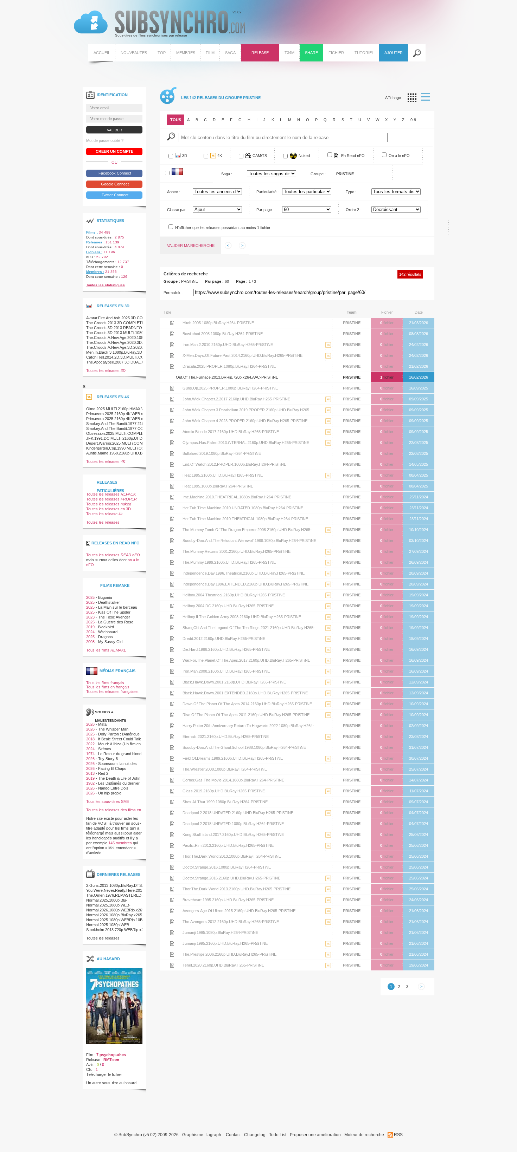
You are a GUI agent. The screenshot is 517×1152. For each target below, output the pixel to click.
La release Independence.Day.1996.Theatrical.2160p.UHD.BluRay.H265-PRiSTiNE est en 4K (328, 578)
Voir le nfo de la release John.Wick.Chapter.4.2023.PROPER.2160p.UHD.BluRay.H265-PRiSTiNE (172, 420)
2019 (90, 627)
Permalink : (173, 292)
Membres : (95, 272)
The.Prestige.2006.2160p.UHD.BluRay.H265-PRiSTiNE (229, 954)
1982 (90, 783)
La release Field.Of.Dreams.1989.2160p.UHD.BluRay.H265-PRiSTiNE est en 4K (328, 763)
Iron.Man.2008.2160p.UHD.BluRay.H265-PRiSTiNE (226, 671)
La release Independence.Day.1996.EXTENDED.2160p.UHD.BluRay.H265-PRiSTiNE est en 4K (328, 589)
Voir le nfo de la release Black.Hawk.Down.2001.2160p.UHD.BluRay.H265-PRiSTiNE (172, 682)
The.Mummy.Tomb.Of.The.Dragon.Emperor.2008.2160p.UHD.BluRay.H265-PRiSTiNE (247, 531)
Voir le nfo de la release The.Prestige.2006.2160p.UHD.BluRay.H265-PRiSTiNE (172, 954)
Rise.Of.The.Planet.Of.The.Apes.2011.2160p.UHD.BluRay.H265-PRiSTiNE (246, 715)
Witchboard (107, 632)
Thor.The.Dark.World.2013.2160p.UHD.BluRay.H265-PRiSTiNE (237, 889)
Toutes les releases (106, 370)
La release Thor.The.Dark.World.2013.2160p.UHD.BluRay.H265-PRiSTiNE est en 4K (328, 894)
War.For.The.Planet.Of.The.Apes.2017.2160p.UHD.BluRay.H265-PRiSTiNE (246, 660)
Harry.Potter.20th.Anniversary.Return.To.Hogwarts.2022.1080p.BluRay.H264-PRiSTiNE (248, 727)
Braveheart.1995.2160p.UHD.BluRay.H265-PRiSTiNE (228, 900)
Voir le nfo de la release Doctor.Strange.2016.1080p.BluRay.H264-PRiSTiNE (172, 867)
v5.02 (158, 24)
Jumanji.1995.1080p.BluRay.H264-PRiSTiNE (220, 932)
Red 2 (103, 773)
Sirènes (104, 749)
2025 (90, 597)
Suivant (421, 986)
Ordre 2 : (353, 210)
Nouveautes (134, 53)
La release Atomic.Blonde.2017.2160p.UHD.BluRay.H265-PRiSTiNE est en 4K (328, 437)
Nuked (304, 155)
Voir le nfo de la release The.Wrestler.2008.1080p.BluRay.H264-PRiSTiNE (172, 769)
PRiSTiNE (351, 323)
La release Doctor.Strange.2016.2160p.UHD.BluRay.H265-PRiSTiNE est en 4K (328, 883)
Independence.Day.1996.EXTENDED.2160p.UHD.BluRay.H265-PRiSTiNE (245, 584)
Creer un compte (114, 151)
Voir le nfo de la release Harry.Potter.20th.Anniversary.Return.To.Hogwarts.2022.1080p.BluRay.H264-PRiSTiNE (172, 725)
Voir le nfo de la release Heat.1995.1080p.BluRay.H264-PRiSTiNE (172, 486)
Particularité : (267, 192)
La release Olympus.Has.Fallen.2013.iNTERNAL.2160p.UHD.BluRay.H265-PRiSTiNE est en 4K (328, 448)
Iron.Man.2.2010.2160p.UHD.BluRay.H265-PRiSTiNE (228, 344)
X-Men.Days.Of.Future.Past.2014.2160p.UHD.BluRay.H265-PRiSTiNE (242, 355)
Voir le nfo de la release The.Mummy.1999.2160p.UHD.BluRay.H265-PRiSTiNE (172, 562)
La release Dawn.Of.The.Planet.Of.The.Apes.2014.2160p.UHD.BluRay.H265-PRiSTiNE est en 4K (328, 709)
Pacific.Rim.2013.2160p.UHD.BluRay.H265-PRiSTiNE (228, 845)
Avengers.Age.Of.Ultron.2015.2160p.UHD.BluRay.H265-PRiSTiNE (239, 911)
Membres (185, 53)
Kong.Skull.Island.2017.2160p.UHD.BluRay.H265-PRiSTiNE (233, 834)
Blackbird (106, 627)
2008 (90, 642)
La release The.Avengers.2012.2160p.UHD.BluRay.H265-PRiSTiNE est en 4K (328, 927)
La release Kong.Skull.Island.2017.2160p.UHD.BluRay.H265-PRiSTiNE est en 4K (328, 840)
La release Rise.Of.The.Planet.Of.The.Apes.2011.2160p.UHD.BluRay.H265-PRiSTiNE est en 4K (328, 720)
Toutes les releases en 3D (108, 509)
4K (219, 155)
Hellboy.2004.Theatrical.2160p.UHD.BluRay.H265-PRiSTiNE (234, 595)
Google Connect (114, 184)
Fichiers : (94, 252)
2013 (90, 773)
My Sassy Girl (110, 642)
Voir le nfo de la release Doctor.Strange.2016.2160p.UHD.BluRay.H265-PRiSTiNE (172, 878)
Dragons (105, 637)
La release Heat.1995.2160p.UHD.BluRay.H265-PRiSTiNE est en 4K (328, 480)
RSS (398, 1134)
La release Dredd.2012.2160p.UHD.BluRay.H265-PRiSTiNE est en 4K (328, 644)
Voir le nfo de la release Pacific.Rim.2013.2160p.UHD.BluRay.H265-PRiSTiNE (172, 845)
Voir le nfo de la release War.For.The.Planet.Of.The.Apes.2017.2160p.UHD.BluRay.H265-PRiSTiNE (172, 660)
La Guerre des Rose (115, 622)
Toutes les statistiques (105, 285)
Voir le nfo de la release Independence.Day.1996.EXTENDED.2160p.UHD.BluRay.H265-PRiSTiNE (172, 584)
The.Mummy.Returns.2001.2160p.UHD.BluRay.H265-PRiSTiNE (237, 551)
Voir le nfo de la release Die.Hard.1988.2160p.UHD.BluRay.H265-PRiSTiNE (172, 649)
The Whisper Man (113, 729)
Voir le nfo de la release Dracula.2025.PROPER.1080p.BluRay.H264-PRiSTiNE (172, 366)
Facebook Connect (114, 173)
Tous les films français (105, 683)
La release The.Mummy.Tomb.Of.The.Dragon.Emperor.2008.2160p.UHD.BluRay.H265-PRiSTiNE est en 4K (328, 535)
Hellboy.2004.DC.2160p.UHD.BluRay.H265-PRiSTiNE (228, 606)
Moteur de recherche (364, 1135)
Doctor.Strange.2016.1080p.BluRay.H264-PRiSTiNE (227, 867)
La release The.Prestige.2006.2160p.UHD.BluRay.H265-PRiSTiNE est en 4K (328, 959)
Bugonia (105, 597)
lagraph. (214, 1135)
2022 (90, 744)
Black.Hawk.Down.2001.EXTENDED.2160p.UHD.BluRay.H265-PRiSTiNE (245, 693)
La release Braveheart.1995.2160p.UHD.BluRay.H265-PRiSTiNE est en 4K (328, 905)
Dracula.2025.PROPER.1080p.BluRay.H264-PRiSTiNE (229, 366)
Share (311, 53)
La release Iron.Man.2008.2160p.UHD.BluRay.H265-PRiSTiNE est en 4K (328, 676)
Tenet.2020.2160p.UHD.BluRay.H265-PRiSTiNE (223, 965)
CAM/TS (260, 155)
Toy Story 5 (108, 759)
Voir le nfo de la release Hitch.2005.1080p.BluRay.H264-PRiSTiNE (172, 323)
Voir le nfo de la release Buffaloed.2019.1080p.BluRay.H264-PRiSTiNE (172, 453)
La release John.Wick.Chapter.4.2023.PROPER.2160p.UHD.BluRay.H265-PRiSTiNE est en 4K (328, 426)
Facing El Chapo (112, 768)
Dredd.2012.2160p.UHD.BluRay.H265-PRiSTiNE (224, 638)
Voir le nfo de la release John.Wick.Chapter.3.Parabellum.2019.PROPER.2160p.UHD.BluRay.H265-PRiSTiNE (172, 410)
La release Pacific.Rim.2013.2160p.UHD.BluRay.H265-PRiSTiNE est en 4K (328, 851)
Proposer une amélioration (315, 1135)
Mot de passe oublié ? (104, 140)
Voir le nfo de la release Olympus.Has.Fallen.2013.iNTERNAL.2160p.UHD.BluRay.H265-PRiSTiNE (172, 442)
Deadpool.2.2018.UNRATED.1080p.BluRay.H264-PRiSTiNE (233, 824)
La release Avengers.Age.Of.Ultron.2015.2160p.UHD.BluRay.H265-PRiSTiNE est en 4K (328, 916)
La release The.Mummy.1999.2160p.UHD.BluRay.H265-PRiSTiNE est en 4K (328, 568)
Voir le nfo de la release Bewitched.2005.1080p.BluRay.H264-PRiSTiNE (172, 333)
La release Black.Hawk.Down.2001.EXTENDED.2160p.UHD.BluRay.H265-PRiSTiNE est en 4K (328, 698)
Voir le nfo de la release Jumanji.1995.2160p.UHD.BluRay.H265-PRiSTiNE (172, 943)
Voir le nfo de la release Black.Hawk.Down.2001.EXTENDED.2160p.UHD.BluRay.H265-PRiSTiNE (172, 693)
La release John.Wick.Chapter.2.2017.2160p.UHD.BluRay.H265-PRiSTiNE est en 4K (328, 404)
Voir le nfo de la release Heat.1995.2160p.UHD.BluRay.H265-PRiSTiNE (172, 475)
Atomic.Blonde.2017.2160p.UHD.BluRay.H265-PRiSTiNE (231, 432)
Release (260, 53)
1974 (90, 754)
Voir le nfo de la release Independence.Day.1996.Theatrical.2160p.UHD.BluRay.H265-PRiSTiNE (172, 573)
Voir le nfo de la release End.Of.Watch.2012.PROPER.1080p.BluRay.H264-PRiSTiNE (172, 464)
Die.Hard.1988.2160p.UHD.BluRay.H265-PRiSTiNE (226, 649)
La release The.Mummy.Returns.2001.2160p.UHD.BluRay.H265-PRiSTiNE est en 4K (328, 557)
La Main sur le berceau (117, 607)
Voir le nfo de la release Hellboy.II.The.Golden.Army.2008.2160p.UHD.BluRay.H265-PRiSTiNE (172, 616)
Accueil (102, 53)
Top (162, 53)
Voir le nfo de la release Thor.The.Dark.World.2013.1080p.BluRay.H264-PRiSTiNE (172, 856)
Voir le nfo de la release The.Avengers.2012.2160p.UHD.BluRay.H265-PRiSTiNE (172, 921)
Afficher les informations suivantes (242, 245)
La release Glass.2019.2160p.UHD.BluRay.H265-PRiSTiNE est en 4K (328, 796)
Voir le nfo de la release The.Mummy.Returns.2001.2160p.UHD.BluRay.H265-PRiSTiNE (172, 551)
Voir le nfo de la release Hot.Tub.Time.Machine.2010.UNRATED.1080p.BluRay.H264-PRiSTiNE (172, 508)
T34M (289, 53)
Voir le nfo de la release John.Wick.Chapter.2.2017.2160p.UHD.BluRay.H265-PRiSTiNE (172, 399)
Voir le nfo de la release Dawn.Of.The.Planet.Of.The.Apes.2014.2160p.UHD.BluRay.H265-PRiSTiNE (172, 704)
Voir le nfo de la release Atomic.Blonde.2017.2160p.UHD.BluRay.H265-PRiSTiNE (172, 431)
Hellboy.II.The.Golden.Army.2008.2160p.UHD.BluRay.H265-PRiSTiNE (242, 617)
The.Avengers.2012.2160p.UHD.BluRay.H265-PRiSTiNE (231, 921)
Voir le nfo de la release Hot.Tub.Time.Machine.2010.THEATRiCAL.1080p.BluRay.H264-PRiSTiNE (172, 518)
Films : (92, 232)
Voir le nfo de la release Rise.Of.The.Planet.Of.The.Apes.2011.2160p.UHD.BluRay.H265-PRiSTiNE (172, 714)
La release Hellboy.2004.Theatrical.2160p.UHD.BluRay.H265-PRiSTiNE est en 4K (328, 600)
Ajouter (393, 53)
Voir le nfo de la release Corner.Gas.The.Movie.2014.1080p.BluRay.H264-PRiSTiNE (172, 780)
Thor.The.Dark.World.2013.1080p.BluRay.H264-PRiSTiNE (232, 856)
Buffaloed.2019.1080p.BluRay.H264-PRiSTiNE (222, 453)
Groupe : (318, 174)
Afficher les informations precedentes (228, 245)
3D (184, 155)
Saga (230, 53)
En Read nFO (353, 155)
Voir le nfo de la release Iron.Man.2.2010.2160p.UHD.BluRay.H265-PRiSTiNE (172, 344)
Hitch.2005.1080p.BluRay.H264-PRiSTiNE (218, 323)
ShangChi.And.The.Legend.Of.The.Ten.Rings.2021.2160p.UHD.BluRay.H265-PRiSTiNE (248, 629)
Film (210, 53)
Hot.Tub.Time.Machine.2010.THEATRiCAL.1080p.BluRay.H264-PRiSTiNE (245, 519)
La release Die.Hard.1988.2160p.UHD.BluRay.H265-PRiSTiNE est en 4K (328, 655)
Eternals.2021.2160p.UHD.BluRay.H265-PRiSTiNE (226, 736)
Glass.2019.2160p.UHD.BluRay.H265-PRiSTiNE (224, 791)
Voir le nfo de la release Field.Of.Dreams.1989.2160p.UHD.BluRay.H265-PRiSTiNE (172, 758)
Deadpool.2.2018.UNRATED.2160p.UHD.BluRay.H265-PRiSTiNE (238, 813)
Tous (175, 120)
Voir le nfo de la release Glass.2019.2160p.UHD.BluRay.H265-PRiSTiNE (172, 791)
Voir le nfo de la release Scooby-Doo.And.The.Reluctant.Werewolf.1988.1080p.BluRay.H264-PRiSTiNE (172, 540)
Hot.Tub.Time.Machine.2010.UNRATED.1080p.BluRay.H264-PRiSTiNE (243, 508)
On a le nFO (399, 155)
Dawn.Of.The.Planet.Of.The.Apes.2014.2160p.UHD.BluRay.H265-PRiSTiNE (247, 704)
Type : (351, 192)
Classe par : (177, 210)
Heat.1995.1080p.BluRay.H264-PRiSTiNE (218, 486)
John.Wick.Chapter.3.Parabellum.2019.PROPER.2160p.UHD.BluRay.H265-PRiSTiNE (247, 411)
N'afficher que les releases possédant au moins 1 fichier (222, 227)
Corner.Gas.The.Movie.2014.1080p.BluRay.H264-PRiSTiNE (233, 780)
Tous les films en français (107, 687)
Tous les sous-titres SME (107, 801)
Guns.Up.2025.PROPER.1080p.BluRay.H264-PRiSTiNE (230, 388)
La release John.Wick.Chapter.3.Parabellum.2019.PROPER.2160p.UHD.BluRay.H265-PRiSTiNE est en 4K (328, 415)
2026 (90, 724)
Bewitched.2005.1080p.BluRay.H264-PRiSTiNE (223, 334)
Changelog (255, 1135)
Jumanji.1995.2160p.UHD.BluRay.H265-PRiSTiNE (225, 943)
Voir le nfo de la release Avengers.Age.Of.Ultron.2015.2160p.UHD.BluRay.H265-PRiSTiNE (172, 910)
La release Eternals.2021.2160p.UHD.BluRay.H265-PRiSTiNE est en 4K (328, 742)
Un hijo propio (109, 793)
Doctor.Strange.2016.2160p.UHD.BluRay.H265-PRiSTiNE (231, 878)
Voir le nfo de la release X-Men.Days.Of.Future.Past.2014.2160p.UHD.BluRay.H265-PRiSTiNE (172, 355)
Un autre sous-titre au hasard (111, 1083)
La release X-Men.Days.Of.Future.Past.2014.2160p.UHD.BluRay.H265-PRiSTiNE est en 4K (328, 361)
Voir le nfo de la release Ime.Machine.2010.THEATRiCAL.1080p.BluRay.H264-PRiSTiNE (172, 497)
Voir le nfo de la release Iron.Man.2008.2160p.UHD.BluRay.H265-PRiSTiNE (172, 671)
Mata (102, 724)
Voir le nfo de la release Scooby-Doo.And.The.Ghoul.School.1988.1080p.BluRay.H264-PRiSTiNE (172, 747)
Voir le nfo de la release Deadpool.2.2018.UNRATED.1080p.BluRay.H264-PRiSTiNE (172, 823)
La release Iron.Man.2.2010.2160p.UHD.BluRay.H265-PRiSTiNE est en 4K (328, 350)
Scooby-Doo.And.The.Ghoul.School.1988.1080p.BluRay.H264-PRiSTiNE (244, 747)
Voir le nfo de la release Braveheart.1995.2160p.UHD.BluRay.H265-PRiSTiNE (172, 900)
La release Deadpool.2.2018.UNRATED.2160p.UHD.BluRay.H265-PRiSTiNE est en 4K (328, 818)
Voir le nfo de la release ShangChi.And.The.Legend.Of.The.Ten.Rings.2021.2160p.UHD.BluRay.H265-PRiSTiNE (172, 627)
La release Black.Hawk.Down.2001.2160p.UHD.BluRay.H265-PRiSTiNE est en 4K (328, 687)
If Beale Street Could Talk (119, 739)
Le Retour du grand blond (119, 754)
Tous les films (106, 650)
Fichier (336, 53)
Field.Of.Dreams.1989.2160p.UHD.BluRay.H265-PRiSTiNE (233, 758)
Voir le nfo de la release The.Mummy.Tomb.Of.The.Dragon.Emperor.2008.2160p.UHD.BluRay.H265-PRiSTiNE (172, 529)
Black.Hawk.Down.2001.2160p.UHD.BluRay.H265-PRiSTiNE (234, 682)
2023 (90, 617)
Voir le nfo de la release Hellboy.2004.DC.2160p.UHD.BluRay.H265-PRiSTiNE (172, 606)
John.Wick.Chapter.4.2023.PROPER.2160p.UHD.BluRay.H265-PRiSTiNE (245, 421)
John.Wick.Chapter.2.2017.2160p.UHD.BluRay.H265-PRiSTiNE (236, 399)
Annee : (173, 192)
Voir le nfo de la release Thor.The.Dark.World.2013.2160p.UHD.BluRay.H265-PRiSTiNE (172, 889)
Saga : (226, 174)
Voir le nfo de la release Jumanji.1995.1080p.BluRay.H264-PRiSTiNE (172, 932)
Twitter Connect (114, 195)
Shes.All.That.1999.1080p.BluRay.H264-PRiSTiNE (225, 802)
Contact (233, 1135)
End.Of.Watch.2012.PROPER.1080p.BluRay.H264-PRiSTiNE (234, 464)
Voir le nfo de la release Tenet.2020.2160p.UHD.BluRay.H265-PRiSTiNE (172, 965)
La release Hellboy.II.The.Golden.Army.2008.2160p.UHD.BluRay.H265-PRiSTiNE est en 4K (328, 622)
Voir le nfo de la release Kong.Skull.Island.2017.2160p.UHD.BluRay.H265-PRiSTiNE (172, 834)
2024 (90, 632)
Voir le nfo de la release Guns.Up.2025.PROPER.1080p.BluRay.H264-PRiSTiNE (172, 388)
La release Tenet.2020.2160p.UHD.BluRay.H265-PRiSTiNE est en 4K (328, 970)
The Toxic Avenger (114, 617)
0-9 (413, 120)
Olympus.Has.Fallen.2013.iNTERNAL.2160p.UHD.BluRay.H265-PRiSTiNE (246, 442)
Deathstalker (109, 602)
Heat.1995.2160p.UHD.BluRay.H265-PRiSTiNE (223, 475)
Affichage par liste (425, 97)
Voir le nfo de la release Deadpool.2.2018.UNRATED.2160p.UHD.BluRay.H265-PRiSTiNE (172, 812)
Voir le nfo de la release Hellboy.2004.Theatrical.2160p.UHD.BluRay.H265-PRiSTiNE (172, 595)
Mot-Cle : (171, 136)
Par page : (265, 210)
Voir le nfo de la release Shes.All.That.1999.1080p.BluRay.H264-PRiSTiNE (172, 802)
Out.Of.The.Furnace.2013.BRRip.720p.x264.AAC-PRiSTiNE (227, 377)
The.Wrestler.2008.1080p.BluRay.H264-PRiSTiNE (225, 769)
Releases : (95, 242)
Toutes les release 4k (104, 514)
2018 (90, 739)
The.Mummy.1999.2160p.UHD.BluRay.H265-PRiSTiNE (229, 562)
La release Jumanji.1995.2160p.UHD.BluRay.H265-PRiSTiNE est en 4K (328, 949)
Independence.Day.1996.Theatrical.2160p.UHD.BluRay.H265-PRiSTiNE (244, 573)
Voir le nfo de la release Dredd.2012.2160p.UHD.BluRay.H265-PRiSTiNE (172, 638)
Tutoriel (364, 53)
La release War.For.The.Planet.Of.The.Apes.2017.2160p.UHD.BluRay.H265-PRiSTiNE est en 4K (328, 666)
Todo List (277, 1135)
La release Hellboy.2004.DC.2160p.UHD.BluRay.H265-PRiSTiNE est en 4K (328, 611)
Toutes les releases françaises (112, 691)
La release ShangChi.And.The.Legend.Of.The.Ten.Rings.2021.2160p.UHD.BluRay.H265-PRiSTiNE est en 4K (328, 633)
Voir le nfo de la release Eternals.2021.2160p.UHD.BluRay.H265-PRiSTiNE (172, 736)
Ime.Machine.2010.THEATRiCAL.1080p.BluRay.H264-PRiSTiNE (237, 497)
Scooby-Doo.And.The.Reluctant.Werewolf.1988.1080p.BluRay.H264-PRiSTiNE (249, 540)
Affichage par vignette (412, 97)
